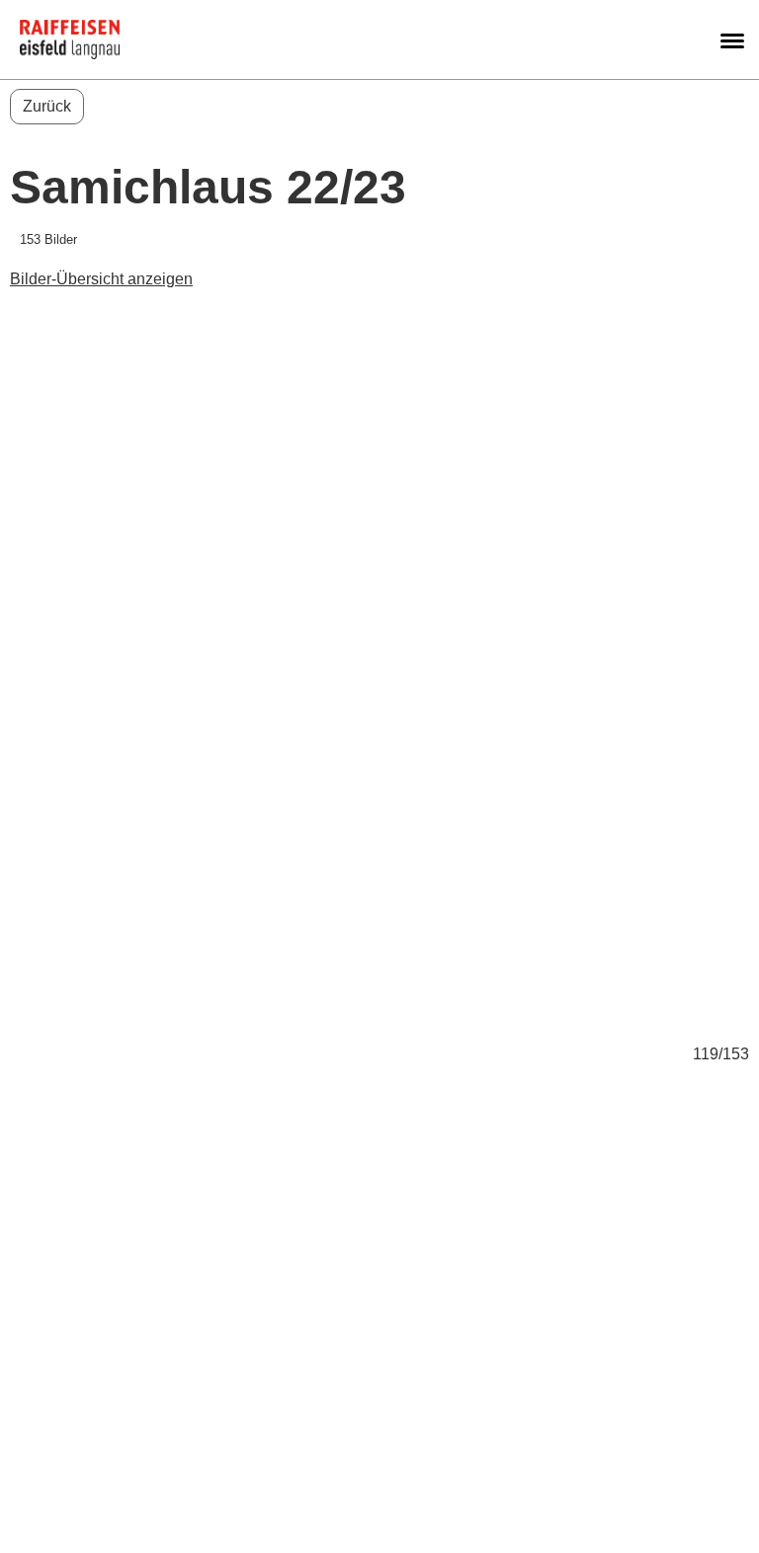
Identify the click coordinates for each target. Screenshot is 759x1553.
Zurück (47, 106)
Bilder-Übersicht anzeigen (101, 279)
